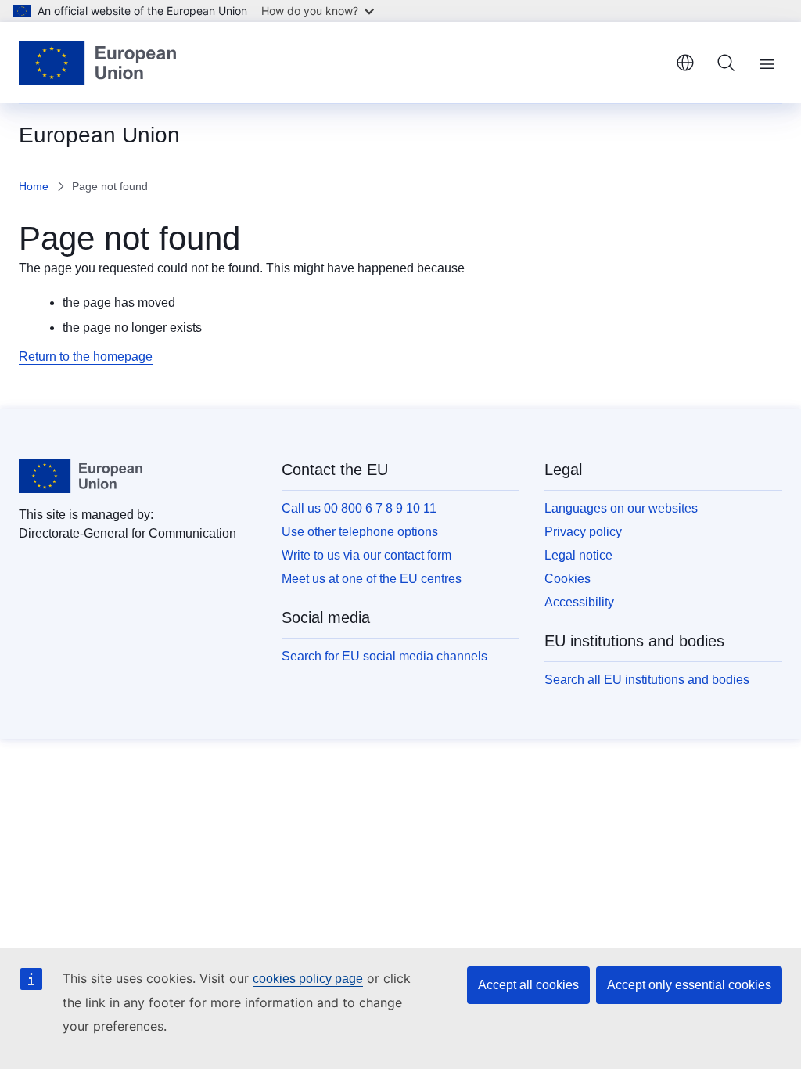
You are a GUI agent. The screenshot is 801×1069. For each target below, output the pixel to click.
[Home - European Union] (97, 63)
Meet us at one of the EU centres (372, 578)
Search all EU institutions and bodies (646, 679)
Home (33, 186)
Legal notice (578, 555)
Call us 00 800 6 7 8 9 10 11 (359, 508)
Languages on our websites (621, 508)
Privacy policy (583, 531)
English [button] (685, 62)
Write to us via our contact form (366, 555)
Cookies (567, 578)
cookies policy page (308, 978)
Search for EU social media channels (384, 656)
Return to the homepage (86, 356)
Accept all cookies (528, 985)
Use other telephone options (360, 531)
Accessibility (579, 602)
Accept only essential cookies (689, 985)
